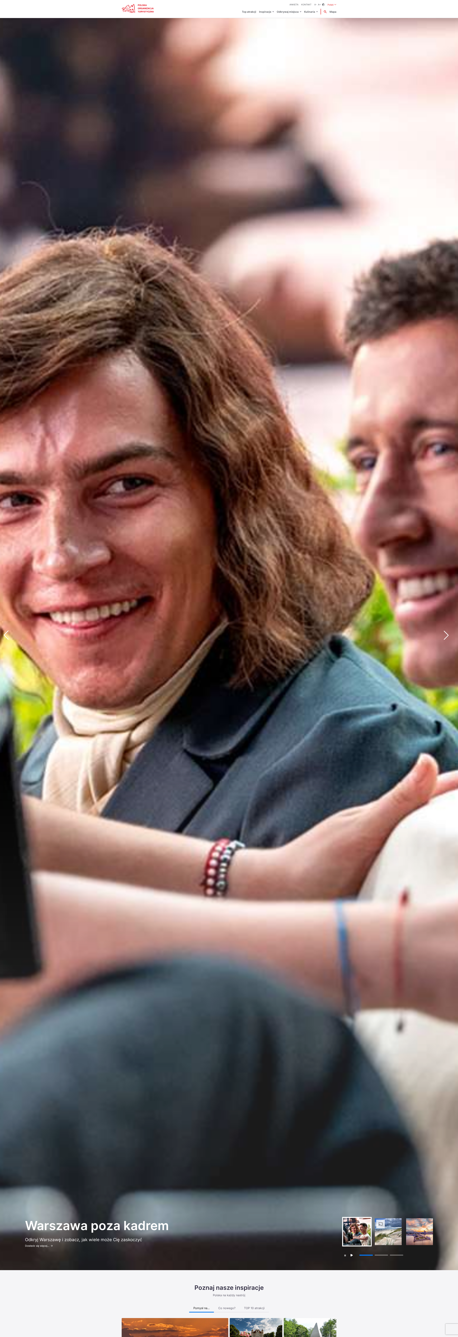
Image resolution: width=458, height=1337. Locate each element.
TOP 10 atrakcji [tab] (254, 1308)
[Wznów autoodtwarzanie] (351, 1255)
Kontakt (306, 4)
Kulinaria (309, 11)
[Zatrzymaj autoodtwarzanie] (345, 1255)
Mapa (333, 11)
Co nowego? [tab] (226, 1308)
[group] (357, 1231)
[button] (449, 635)
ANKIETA (293, 4)
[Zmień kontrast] (323, 5)
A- (315, 4)
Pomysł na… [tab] (201, 1308)
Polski (332, 4)
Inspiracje (265, 11)
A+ (319, 4)
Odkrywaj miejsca (288, 11)
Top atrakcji (249, 11)
